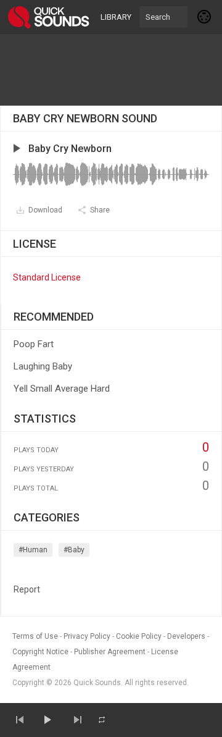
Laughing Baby (43, 366)
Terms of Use (35, 636)
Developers (186, 636)
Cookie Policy (139, 636)
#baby (74, 549)
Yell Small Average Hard (62, 388)
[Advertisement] (111, 70)
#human (32, 549)
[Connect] (205, 16)
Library (116, 17)
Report (27, 589)
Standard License (47, 277)
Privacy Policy (87, 636)
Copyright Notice (40, 651)
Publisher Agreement (110, 651)
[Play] (46, 719)
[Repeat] (101, 719)
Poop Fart (34, 344)
